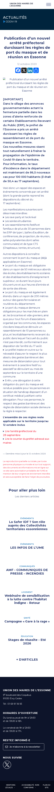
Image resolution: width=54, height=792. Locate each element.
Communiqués (27, 566)
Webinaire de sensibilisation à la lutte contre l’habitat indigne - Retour (27, 599)
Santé (27, 618)
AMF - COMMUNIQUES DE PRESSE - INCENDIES (27, 571)
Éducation (27, 636)
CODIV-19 (11, 21)
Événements (27, 518)
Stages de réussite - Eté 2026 (27, 641)
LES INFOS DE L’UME (27, 547)
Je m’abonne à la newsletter (24, 746)
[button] (6, 746)
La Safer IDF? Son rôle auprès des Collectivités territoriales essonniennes (27, 525)
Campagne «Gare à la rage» (27, 621)
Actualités (15, 17)
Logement (27, 592)
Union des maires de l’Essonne (21, 4)
